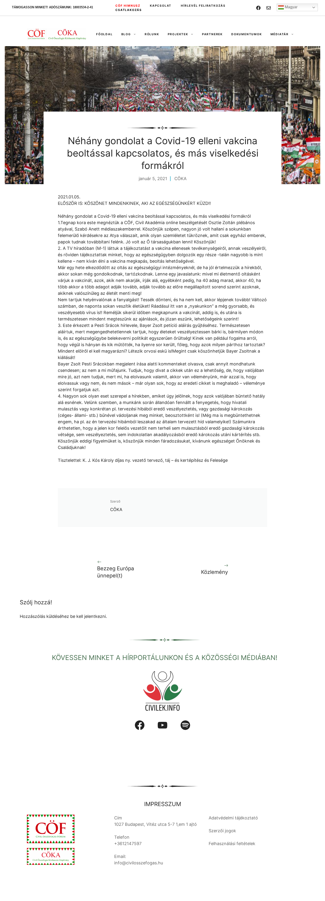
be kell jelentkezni (88, 616)
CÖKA (180, 178)
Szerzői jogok (222, 830)
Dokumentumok (246, 34)
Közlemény (214, 572)
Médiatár (280, 34)
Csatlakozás (128, 10)
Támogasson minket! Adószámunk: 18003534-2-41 (52, 7)
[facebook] (258, 8)
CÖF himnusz (127, 5)
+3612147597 (128, 843)
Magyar (290, 7)
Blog (126, 34)
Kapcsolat (160, 5)
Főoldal (104, 34)
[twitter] (268, 8)
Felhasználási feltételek (232, 843)
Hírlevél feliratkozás (203, 5)
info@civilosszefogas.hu (138, 862)
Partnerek (212, 34)
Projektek (178, 34)
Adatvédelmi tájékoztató (233, 817)
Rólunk (152, 34)
